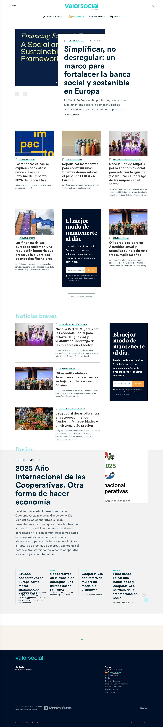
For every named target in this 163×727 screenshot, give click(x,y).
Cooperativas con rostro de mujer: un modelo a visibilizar (92, 582)
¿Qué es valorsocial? (53, 17)
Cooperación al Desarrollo (72, 409)
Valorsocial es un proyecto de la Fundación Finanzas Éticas (28, 708)
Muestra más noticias (81, 297)
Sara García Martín (93, 595)
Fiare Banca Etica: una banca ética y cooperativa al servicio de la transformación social (125, 586)
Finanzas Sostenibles (113, 687)
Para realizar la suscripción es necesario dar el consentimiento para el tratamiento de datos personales (82, 278)
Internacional (75, 41)
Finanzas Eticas (27, 159)
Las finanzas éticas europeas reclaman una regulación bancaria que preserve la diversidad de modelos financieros (34, 250)
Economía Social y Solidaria (126, 159)
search (153, 6)
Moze (39, 723)
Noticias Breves (97, 17)
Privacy (133, 723)
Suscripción (110, 692)
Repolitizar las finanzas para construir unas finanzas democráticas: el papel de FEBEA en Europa (80, 172)
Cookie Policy (143, 723)
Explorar (114, 17)
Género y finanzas (112, 681)
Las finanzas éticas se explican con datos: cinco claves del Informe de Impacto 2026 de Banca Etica (32, 172)
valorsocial (73, 114)
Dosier (107, 678)
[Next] (146, 600)
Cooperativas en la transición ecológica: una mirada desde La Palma (62, 582)
